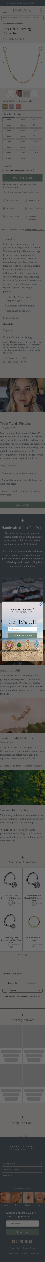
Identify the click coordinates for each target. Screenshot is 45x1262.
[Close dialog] (40, 604)
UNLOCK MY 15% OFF (22, 635)
